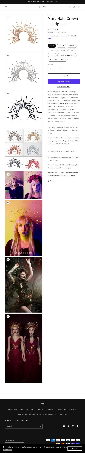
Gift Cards (72, 409)
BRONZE (72, 46)
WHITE (52, 55)
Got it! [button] (74, 448)
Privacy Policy (62, 414)
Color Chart (50, 409)
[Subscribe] (40, 426)
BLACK (63, 50)
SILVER (61, 46)
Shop (15, 409)
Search (9, 409)
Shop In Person (24, 409)
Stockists (32, 414)
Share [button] (52, 181)
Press (39, 414)
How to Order (22, 414)
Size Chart (41, 409)
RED (71, 50)
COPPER (52, 50)
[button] (6, 7)
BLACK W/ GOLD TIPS (67, 55)
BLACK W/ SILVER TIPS (57, 60)
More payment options (63, 86)
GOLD (52, 46)
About (33, 409)
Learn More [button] (7, 450)
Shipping (50, 32)
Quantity (50, 64)
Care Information (62, 409)
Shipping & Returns (49, 414)
